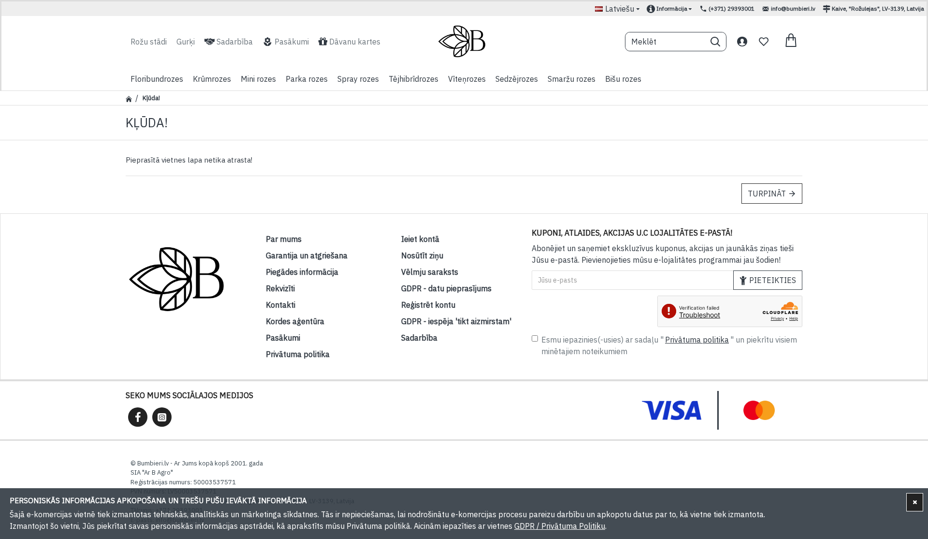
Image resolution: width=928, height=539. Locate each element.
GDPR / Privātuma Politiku (559, 526)
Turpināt (767, 193)
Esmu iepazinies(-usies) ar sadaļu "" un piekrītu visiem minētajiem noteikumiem (669, 345)
